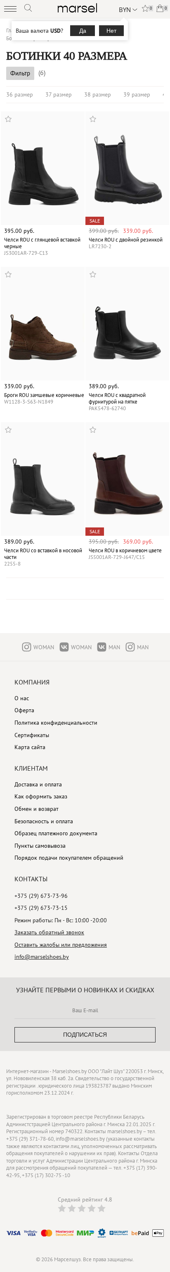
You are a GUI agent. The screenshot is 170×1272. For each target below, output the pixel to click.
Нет (111, 30)
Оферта (24, 710)
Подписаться (85, 1034)
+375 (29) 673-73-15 (41, 908)
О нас (21, 698)
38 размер (97, 94)
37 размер (58, 94)
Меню (10, 9)
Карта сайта (29, 747)
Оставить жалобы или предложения (60, 944)
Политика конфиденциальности (55, 722)
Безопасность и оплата (43, 821)
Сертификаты (31, 735)
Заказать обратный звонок (49, 932)
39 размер (136, 94)
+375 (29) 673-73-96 (41, 896)
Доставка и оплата (38, 784)
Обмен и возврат (36, 809)
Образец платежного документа (55, 833)
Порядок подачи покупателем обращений (68, 857)
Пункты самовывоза (40, 845)
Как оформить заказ (40, 796)
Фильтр (20, 73)
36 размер (19, 94)
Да (82, 30)
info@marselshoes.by (41, 956)
